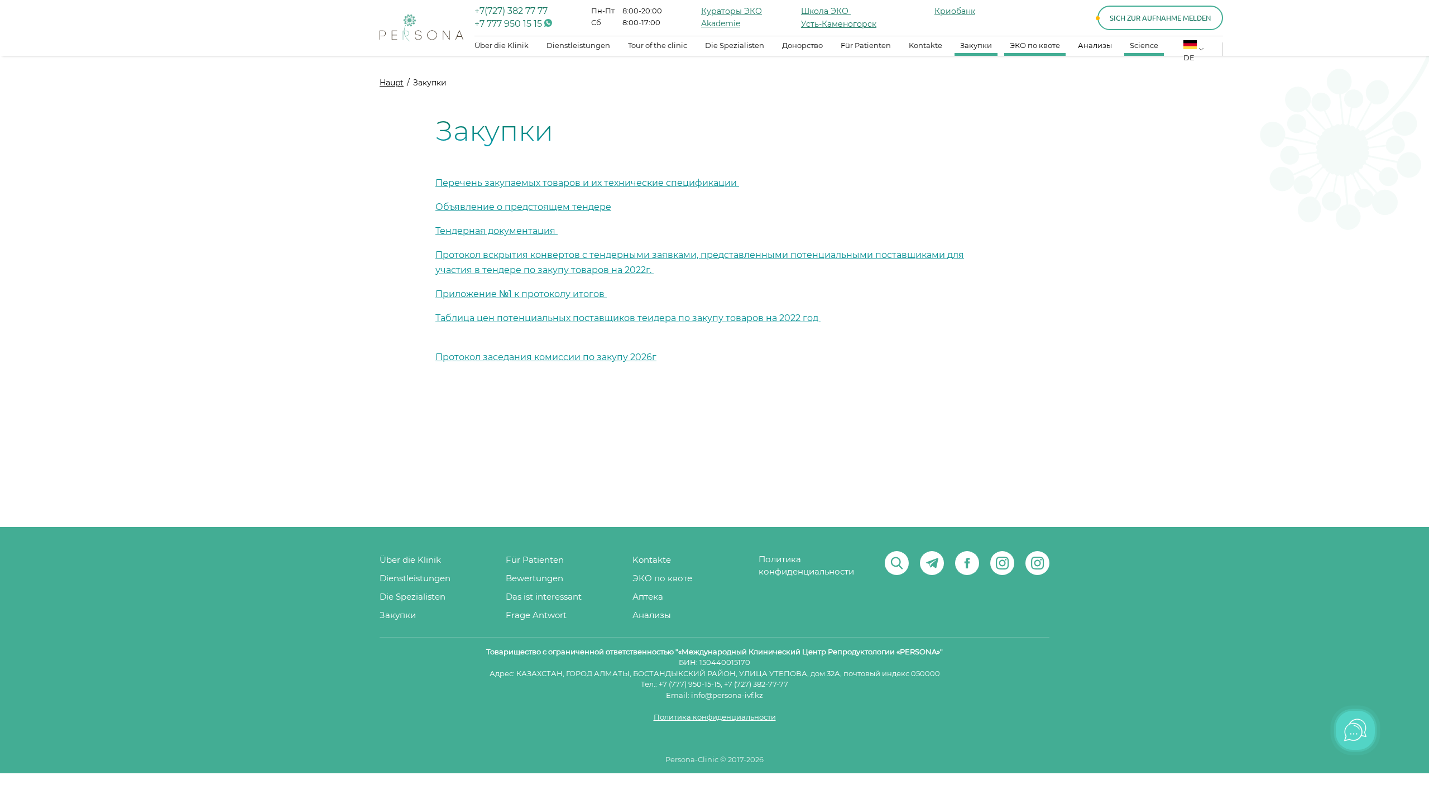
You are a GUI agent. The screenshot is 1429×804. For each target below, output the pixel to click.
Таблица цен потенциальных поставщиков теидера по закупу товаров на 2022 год (628, 318)
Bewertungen (534, 579)
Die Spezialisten (734, 46)
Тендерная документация (496, 231)
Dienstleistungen (578, 46)
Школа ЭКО (826, 12)
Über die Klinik (501, 46)
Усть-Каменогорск (838, 24)
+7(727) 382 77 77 (511, 11)
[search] (897, 563)
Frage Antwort (536, 615)
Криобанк (954, 12)
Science (1144, 46)
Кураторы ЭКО (731, 12)
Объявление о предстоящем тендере (523, 207)
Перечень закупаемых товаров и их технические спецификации (587, 183)
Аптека (647, 597)
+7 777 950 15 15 (509, 24)
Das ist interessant (544, 597)
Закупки (976, 46)
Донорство (802, 46)
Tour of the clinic (657, 46)
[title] (421, 28)
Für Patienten (866, 46)
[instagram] (1002, 563)
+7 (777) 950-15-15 (690, 684)
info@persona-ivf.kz (727, 696)
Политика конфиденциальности (806, 566)
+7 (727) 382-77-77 (756, 684)
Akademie (720, 24)
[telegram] (932, 563)
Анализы (1095, 46)
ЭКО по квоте (1035, 46)
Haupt (392, 83)
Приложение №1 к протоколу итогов (521, 294)
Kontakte (925, 46)
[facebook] (967, 563)
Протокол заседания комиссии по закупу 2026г (545, 357)
